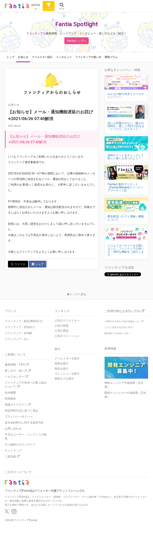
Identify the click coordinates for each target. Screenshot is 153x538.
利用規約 (10, 398)
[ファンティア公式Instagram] (14, 512)
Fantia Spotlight (76, 24)
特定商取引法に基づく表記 (21, 410)
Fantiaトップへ (76, 40)
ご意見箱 (10, 456)
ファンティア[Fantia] (25, 520)
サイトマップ (13, 450)
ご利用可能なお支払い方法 (122, 311)
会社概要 (10, 392)
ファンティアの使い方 (88, 57)
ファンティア (34, 33)
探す (58, 349)
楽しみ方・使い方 (16, 370)
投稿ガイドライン (16, 404)
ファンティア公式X (119, 267)
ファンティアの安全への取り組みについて (26, 384)
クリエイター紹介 (42, 57)
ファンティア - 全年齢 (18, 333)
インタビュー (64, 57)
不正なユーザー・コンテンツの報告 (26, 436)
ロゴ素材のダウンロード (20, 444)
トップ (10, 57)
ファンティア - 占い (17, 339)
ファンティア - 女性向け (20, 327)
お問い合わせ (13, 428)
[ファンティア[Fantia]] (17, 6)
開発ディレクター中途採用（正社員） (125, 394)
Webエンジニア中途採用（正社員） (123, 384)
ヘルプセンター (14, 376)
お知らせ (23, 57)
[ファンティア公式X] (7, 512)
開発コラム (111, 57)
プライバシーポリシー (19, 416)
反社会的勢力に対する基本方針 (24, 422)
